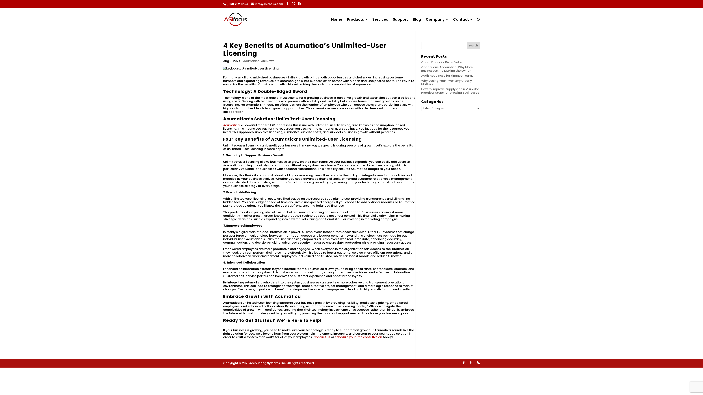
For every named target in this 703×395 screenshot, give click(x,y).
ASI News (267, 61)
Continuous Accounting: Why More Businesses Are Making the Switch (447, 69)
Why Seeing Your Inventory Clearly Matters (446, 82)
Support (400, 20)
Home (336, 20)
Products (355, 20)
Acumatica (251, 61)
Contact (461, 20)
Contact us (321, 337)
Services (380, 20)
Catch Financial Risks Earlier (441, 62)
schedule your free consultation (358, 337)
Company (435, 20)
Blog (417, 20)
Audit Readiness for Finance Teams (447, 76)
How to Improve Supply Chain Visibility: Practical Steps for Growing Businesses (450, 91)
